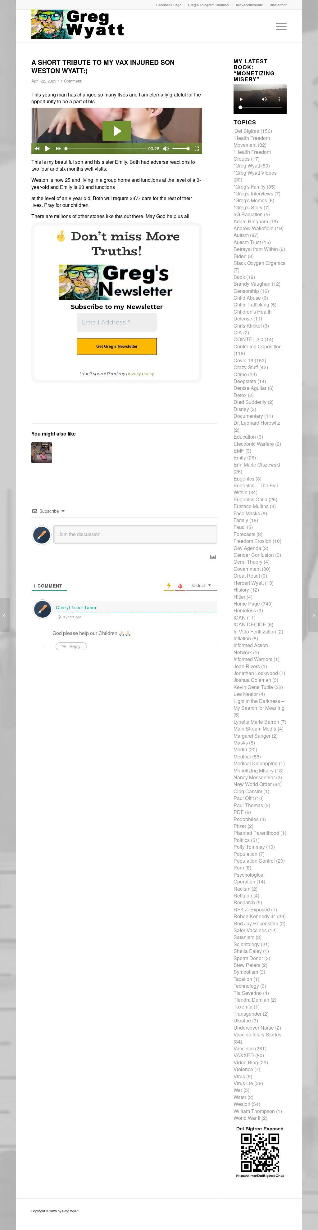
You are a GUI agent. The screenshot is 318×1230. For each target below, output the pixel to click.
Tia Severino (248, 992)
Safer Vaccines (250, 930)
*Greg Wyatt (247, 165)
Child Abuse (247, 297)
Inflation (242, 638)
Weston (242, 1103)
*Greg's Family (250, 186)
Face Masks (247, 513)
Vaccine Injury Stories (257, 1034)
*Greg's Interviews (253, 193)
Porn (239, 867)
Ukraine (242, 1020)
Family (241, 520)
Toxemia (243, 1006)
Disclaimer (278, 4)
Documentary (248, 415)
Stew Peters (247, 964)
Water (240, 1097)
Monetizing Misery (254, 770)
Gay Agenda (247, 548)
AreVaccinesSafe (249, 4)
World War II (247, 1117)
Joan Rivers (247, 666)
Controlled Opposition (258, 346)
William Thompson (254, 1111)
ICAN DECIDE (250, 624)
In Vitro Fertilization (255, 631)
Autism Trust (247, 242)
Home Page (247, 603)
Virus (239, 1076)
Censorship (246, 290)
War (238, 1090)
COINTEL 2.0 (248, 339)
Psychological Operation (249, 878)
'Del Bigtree (246, 130)
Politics (242, 839)
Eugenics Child (250, 499)
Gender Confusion (254, 554)
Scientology (247, 944)
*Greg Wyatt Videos (255, 172)
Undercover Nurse (254, 1027)
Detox (240, 395)
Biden (240, 256)
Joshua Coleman (252, 679)
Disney (241, 409)
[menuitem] (169, 5)
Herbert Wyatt (249, 582)
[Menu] (279, 26)
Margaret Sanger (252, 735)
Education (245, 436)
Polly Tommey (249, 846)
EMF (239, 450)
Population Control (254, 860)
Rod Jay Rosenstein (256, 923)
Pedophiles (246, 819)
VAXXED (244, 1055)
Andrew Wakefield (254, 228)
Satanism (244, 937)
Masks (241, 742)
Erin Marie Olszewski (257, 464)
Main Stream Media (255, 728)
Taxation (243, 978)
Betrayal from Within (256, 249)
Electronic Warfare (254, 443)
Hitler (239, 596)
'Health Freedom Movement (252, 141)
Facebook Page (168, 4)
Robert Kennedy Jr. (255, 916)
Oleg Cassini (248, 791)
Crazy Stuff (246, 367)
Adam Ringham (251, 221)
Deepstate (245, 381)
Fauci (240, 526)
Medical (242, 756)
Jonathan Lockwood (256, 673)
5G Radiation (248, 214)
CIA (238, 332)
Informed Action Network (251, 648)
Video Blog (246, 1062)
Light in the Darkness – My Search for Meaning (259, 704)
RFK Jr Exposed (252, 909)
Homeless (245, 610)
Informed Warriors (253, 659)
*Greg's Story (248, 207)
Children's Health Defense (253, 315)
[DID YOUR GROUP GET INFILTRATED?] (5, 615)
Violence (243, 1069)
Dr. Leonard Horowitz (257, 422)
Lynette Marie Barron (256, 721)
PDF (239, 812)
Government (247, 568)
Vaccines (244, 1048)
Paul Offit (244, 798)
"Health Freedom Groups (252, 155)
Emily (240, 457)
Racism (242, 888)
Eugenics (244, 478)
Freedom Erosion (252, 540)
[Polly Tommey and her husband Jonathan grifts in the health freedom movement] (313, 615)
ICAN (240, 617)
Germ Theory (248, 561)
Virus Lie (243, 1083)
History (241, 589)
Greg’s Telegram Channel (208, 4)
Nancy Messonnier (254, 777)
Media (240, 749)
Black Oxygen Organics (259, 262)
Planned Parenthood (256, 832)
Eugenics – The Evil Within (256, 489)
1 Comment (71, 81)
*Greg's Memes (250, 200)
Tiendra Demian (251, 999)
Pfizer (240, 826)
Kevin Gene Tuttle (253, 687)
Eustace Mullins (251, 506)
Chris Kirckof (248, 325)
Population (245, 853)
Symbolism (246, 971)
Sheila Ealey (248, 951)
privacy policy (140, 373)
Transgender (247, 1013)
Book (239, 276)
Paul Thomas (248, 805)
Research (244, 902)
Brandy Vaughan (252, 283)
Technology (246, 985)
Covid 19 (243, 360)
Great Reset (247, 575)
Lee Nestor (246, 693)
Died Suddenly (250, 401)
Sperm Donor (248, 958)
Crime (240, 374)
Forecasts (244, 534)
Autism (241, 235)
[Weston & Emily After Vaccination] (41, 452)
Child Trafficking (251, 304)
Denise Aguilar (250, 387)
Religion (243, 895)
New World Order (253, 784)
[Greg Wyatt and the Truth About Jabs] (78, 26)
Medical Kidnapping (256, 763)
